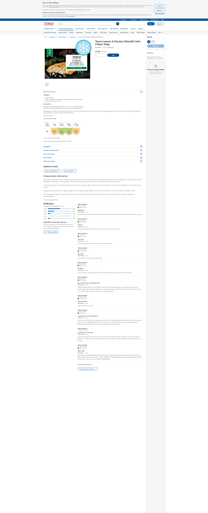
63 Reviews (110, 47)
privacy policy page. (54, 7)
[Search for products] (117, 23)
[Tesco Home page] (49, 23)
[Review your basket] (148, 41)
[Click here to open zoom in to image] (46, 84)
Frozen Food (52, 37)
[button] (123, 20)
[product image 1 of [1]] (67, 64)
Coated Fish (73, 37)
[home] (45, 37)
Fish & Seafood (62, 37)
